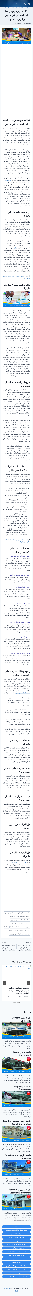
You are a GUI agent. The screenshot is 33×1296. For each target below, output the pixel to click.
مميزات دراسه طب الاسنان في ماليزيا (20, 934)
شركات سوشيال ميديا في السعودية (17, 1276)
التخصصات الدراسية (9, 7)
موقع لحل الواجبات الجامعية (16, 1237)
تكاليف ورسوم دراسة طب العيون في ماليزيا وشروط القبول (8, 946)
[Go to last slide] (28, 983)
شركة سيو (16, 1226)
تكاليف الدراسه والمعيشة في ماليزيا (16, 862)
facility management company (16, 1244)
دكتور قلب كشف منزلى (16, 1234)
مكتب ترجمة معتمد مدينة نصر (16, 1269)
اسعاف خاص (16, 1258)
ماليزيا (6, 927)
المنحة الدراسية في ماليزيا (22, 693)
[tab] (19, 1002)
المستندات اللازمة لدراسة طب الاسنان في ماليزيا (17, 913)
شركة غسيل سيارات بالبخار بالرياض (16, 1230)
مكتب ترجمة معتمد (16, 1241)
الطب (15, 248)
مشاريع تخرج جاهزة (16, 1273)
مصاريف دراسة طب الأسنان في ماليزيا (19, 930)
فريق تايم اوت (27, 23)
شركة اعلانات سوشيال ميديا (17, 1255)
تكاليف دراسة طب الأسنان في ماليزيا (20, 916)
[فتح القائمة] (16, 3)
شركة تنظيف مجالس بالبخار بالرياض (16, 1266)
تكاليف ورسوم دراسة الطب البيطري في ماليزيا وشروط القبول (24, 946)
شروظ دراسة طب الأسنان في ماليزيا (20, 927)
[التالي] (4, 983)
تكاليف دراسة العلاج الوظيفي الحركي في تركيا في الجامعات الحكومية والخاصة (18, 990)
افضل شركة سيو (16, 1262)
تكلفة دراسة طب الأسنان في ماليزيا (20, 920)
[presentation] (16, 975)
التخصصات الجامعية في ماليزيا (21, 7)
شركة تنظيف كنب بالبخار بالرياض (16, 1251)
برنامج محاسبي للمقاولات (16, 1248)
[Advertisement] (16, 63)
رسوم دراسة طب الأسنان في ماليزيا (20, 923)
